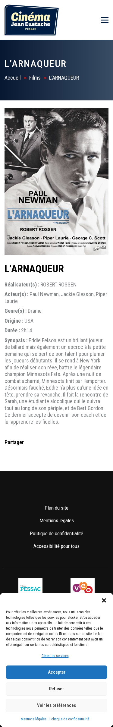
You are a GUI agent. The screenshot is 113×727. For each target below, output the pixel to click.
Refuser (56, 688)
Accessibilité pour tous (56, 546)
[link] (39, 489)
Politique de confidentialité (69, 719)
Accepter (56, 672)
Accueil (13, 77)
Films (35, 77)
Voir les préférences (56, 705)
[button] (104, 600)
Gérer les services (55, 656)
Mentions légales (33, 719)
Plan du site (56, 508)
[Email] (48, 454)
